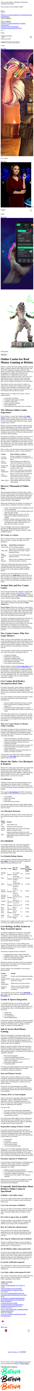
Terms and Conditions (7, 1314)
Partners (8, 1316)
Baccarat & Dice (9, 1295)
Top (2, 1288)
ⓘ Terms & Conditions (13, 42)
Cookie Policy (9, 1311)
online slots (16, 575)
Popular (8, 1288)
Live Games (13, 1290)
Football (16, 1298)
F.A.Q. (16, 1285)
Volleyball (21, 1300)
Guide (8, 1285)
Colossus (3, 1303)
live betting (4, 996)
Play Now (3, 354)
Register (8, 18)
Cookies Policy (18, 1362)
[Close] (1, 20)
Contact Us (21, 1285)
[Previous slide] (3, 100)
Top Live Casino (5, 1293)
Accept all (14, 1367)
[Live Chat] (3, 30)
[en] (1, 30)
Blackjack (18, 1293)
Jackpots (7, 1290)
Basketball (8, 1300)
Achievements (11, 1306)
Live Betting (21, 15)
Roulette (12, 1293)
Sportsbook (15, 15)
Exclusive (13, 1288)
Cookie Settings (24, 1363)
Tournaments (15, 1304)
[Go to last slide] (3, 37)
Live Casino (8, 15)
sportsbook (27, 992)
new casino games (23, 666)
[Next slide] (31, 37)
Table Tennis (15, 1300)
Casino (3, 15)
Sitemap (12, 1285)
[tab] (15, 41)
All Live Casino (22, 1295)
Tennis (21, 1298)
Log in (3, 18)
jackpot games (21, 595)
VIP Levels (18, 1306)
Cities (7, 1303)
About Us (3, 1285)
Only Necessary (5, 1367)
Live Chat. (23, 1352)
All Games (20, 1290)
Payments (3, 1316)
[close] (1, 10)
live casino (13, 756)
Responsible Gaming (15, 1309)
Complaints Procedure (19, 1314)
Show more (4, 1327)
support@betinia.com (13, 1352)
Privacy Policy (5, 1309)
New (4, 1288)
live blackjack (14, 792)
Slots (17, 1288)
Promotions (28, 15)
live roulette (4, 861)
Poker (15, 1295)
